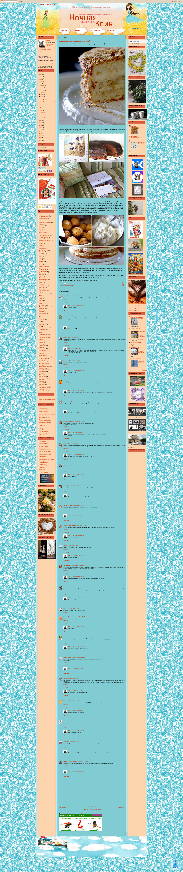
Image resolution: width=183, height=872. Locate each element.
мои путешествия (95, 30)
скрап (40, 326)
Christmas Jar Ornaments (45, 356)
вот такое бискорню (43, 237)
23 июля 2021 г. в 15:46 (78, 771)
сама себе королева (44, 323)
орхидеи (41, 289)
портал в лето (42, 308)
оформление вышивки (44, 293)
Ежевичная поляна (136, 358)
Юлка (64, 337)
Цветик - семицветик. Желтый (141, 361)
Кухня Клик (134, 136)
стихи (40, 331)
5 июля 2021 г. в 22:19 (78, 668)
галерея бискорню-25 (133, 308)
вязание (41, 245)
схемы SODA (42, 425)
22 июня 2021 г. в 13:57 (78, 411)
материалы (41, 274)
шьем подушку (42, 467)
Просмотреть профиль (49, 45)
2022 (40, 81)
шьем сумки (42, 469)
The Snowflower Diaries (44, 387)
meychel (65, 485)
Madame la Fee (42, 371)
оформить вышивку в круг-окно (46, 453)
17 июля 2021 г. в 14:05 (73, 741)
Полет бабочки (42, 305)
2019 (40, 122)
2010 (40, 139)
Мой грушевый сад (136, 342)
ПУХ (40, 316)
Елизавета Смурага (68, 421)
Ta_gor (65, 443)
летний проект (42, 269)
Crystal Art (41, 360)
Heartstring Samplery (44, 363)
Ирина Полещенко (68, 465)
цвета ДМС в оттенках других (46, 429)
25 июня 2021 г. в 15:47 (78, 626)
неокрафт (41, 282)
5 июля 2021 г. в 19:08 (79, 657)
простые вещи (42, 313)
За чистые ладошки (43, 255)
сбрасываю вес (42, 324)
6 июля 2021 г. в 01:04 (72, 678)
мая (42, 110)
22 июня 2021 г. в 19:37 (80, 525)
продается (41, 311)
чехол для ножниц (43, 462)
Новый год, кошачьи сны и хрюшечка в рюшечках (46, 105)
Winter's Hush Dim (43, 390)
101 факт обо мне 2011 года (44, 49)
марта (42, 114)
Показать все (144, 370)
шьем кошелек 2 (43, 465)
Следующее (63, 807)
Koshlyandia (66, 381)
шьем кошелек (42, 464)
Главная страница (91, 806)
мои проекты (78, 30)
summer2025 (42, 382)
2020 (40, 120)
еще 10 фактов (41, 54)
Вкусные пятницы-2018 (44, 235)
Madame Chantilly (43, 369)
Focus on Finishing (43, 472)
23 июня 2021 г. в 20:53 (84, 565)
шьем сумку (42, 470)
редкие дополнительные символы (47, 399)
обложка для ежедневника (45, 449)
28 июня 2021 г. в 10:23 (79, 637)
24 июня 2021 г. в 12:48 (78, 576)
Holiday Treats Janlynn (44, 366)
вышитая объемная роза (45, 409)
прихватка (41, 457)
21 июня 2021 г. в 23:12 (78, 326)
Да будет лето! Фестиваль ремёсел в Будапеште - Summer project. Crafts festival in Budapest (141, 335)
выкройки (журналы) (44, 443)
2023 (40, 79)
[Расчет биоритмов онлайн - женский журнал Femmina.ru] (80, 831)
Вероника (66, 700)
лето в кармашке (43, 271)
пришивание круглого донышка (46, 459)
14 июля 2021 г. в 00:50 (78, 730)
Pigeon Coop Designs (44, 378)
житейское (41, 253)
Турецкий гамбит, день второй (138, 344)
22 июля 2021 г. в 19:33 (82, 761)
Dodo (64, 721)
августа (43, 92)
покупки (41, 301)
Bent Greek (41, 353)
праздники (41, 310)
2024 (40, 78)
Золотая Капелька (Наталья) (70, 565)
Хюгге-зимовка (42, 345)
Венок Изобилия (43, 232)
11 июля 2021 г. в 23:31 (78, 710)
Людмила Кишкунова (69, 525)
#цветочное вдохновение (45, 222)
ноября (42, 87)
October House (42, 376)
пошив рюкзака (42, 456)
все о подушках (43, 441)
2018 (40, 123)
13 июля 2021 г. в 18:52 (72, 721)
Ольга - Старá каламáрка (70, 761)
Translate (140, 43)
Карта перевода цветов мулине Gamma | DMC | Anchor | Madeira (47, 413)
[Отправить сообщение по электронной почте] (64, 283)
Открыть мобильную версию (92, 809)
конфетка (41, 261)
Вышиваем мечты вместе (45, 240)
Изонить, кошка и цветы (46, 102)
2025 (40, 76)
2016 (40, 127)
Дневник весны (42, 248)
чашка (40, 347)
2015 (40, 129)
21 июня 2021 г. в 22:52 (72, 337)
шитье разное (42, 348)
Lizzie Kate (41, 434)
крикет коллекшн (43, 415)
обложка (41, 284)
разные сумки (42, 461)
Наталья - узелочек (68, 637)
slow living (41, 381)
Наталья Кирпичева (68, 657)
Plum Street (41, 379)
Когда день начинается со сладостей (46, 98)
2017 (40, 125)
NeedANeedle (42, 374)
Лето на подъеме (43, 272)
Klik (49, 40)
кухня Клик (64, 30)
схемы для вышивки (44, 334)
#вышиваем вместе (44, 216)
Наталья (65, 360)
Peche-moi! (42, 107)
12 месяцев (42, 225)
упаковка (41, 342)
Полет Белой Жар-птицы (45, 306)
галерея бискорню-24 (133, 310)
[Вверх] (175, 864)
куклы (40, 267)
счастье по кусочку (43, 335)
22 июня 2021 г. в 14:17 (78, 515)
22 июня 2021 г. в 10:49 (79, 465)
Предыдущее (120, 807)
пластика (41, 297)
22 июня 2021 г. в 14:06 (78, 505)
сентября (43, 90)
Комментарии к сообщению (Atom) (75, 813)
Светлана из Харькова (69, 401)
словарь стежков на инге (45, 422)
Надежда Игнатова (68, 616)
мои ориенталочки (43, 279)
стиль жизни (42, 329)
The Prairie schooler (43, 386)
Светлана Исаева (67, 505)
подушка (41, 300)
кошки (40, 264)
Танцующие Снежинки (44, 337)
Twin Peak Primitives (43, 389)
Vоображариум (135, 347)
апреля (42, 112)
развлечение (42, 319)
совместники (42, 423)
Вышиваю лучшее (43, 242)
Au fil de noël (42, 352)
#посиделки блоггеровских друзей (47, 219)
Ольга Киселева (67, 295)
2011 (40, 137)
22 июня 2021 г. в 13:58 (78, 454)
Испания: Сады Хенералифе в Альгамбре (141, 143)
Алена (65, 545)
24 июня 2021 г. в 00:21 (80, 587)
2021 (40, 83)
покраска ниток (42, 401)
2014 (40, 131)
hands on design (43, 361)
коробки (41, 263)
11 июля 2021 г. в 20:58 (74, 700)
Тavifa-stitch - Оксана (69, 587)
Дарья (65, 678)
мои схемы (41, 280)
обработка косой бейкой (45, 451)
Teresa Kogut (42, 384)
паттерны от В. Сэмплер (45, 420)
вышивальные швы (43, 408)
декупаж (41, 246)
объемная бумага (43, 285)
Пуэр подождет (42, 318)
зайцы (40, 256)
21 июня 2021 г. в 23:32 (74, 360)
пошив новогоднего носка (45, 454)
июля (42, 94)
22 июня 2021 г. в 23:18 (72, 545)
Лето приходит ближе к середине (48, 101)
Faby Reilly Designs (43, 431)
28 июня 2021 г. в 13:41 (78, 646)
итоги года (41, 258)
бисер (40, 227)
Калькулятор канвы (43, 411)
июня (42, 96)
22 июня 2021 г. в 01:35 (75, 381)
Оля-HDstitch (42, 287)
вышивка (41, 243)
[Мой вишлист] (45, 208)
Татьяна (65, 741)
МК (39, 277)
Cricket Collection (43, 358)
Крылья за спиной (43, 266)
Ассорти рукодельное (137, 317)
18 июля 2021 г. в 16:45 (78, 751)
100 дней (41, 224)
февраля (43, 115)
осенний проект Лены (44, 290)
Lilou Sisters (110, 30)
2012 (40, 135)
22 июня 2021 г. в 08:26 (81, 401)
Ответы (67, 302)
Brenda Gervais (42, 355)
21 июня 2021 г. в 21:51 (78, 305)
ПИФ (40, 295)
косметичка (42, 448)
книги (40, 259)
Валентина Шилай (68, 316)
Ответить (65, 299)
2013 (40, 133)
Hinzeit (40, 365)
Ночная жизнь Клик (136, 151)
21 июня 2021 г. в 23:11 (78, 348)
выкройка (41, 238)
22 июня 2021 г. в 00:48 (78, 370)
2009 (40, 140)
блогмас (41, 229)
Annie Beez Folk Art (43, 350)
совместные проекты (44, 327)
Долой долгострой (43, 250)
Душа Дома (41, 251)
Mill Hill (40, 373)
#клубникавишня (43, 218)
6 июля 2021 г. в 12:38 (78, 690)
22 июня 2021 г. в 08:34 (79, 421)
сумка (40, 332)
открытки (41, 292)
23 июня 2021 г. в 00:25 (78, 555)
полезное (41, 303)
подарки (41, 298)
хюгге (40, 344)
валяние (41, 230)
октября (43, 88)
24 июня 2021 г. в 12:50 (78, 597)
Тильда (40, 340)
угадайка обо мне (42, 51)
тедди (40, 339)
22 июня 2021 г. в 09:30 (72, 443)
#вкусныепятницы (43, 215)
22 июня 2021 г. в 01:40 (78, 390)
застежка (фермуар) (44, 446)
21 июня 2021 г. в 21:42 (78, 295)
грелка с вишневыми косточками (47, 444)
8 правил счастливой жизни (45, 397)
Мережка (41, 276)
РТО (40, 321)
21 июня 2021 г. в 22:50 (79, 316)
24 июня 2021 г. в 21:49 (79, 616)
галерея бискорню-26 (133, 305)
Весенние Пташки (43, 234)
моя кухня (133, 126)
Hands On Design (43, 433)
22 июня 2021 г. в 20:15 (78, 535)
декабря (43, 85)
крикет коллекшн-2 (43, 419)
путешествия (42, 314)
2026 (40, 74)
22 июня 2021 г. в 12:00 (73, 485)
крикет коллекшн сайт (44, 417)
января (42, 117)
